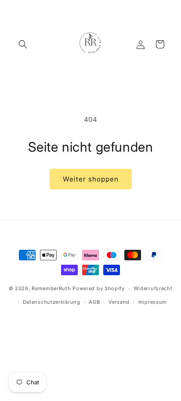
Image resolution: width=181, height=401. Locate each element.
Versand (119, 302)
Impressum (152, 302)
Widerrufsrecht (153, 288)
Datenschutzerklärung (51, 302)
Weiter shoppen (91, 179)
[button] (23, 44)
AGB (94, 302)
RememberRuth (51, 288)
